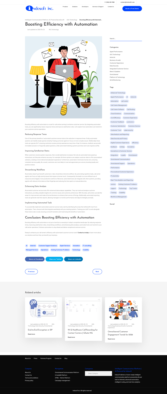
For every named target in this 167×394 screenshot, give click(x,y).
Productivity (115, 176)
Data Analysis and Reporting (120, 134)
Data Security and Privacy (119, 138)
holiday (122, 147)
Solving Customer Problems (60, 250)
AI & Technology (54, 29)
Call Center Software (117, 109)
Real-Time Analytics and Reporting (122, 180)
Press (35, 358)
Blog (66, 358)
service (113, 184)
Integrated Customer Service (119, 69)
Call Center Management (119, 105)
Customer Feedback (117, 122)
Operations (44, 250)
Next (97, 271)
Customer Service (134, 126)
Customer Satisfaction (118, 126)
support (113, 188)
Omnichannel (114, 74)
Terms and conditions (31, 378)
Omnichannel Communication (120, 159)
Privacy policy (29, 380)
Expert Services (65, 245)
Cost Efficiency (115, 118)
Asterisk (33, 245)
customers (130, 122)
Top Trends (133, 188)
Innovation (76, 245)
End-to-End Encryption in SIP (40, 330)
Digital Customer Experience (120, 142)
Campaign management (62, 380)
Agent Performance (116, 51)
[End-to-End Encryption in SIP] (43, 309)
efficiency (135, 142)
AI (26, 245)
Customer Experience (117, 63)
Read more (31, 334)
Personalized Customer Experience (122, 172)
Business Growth (115, 60)
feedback (114, 147)
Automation (114, 101)
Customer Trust (116, 130)
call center (124, 101)
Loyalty (123, 155)
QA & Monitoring (115, 80)
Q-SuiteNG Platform (61, 375)
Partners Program (46, 358)
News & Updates (115, 71)
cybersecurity (128, 130)
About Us (28, 358)
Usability (86, 250)
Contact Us (58, 358)
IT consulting (87, 245)
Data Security (114, 66)
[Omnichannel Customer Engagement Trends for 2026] (123, 309)
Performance (115, 167)
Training (113, 192)
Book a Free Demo (132, 8)
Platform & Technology (117, 77)
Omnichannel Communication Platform (67, 372)
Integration (114, 155)
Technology (76, 250)
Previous (31, 271)
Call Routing (131, 109)
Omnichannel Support (118, 163)
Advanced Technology (118, 93)
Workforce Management (118, 197)
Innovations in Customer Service (121, 151)
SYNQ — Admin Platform (62, 378)
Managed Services (32, 250)
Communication (129, 113)
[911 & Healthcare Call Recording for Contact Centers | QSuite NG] (83, 309)
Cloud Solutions (116, 113)
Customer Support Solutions (48, 245)
